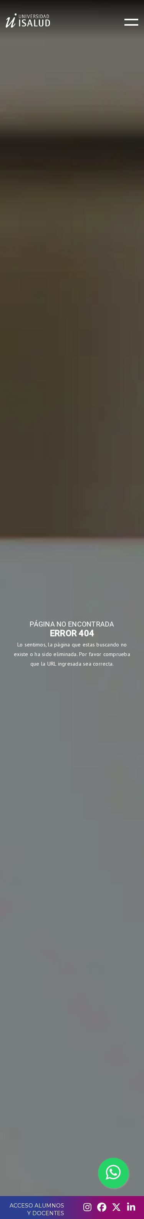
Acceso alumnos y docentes (37, 1209)
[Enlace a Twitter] (116, 1207)
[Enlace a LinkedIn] (131, 1207)
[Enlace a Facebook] (101, 1207)
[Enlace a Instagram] (87, 1207)
